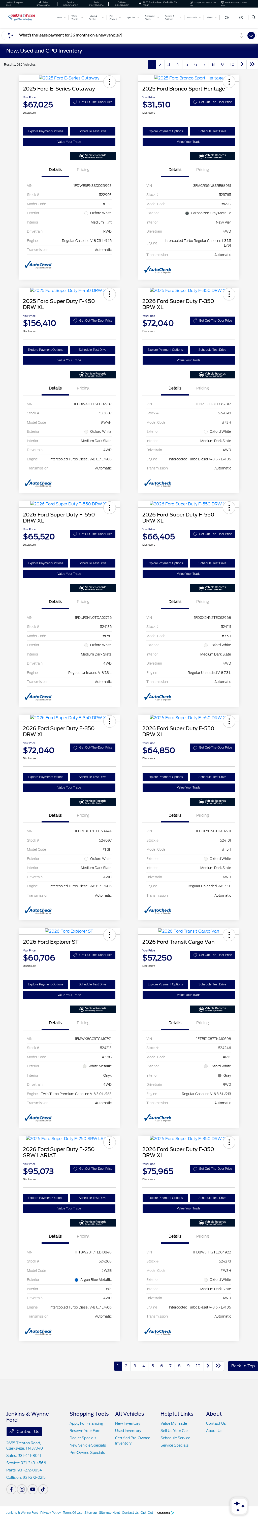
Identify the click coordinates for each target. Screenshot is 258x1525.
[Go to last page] (252, 64)
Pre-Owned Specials (87, 1453)
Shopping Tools (89, 1414)
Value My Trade (173, 1423)
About (214, 1414)
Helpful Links (177, 1414)
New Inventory (127, 1423)
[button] (109, 81)
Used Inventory (128, 1431)
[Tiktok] (43, 1489)
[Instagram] (22, 1489)
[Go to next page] (242, 64)
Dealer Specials (83, 1438)
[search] (253, 18)
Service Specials (174, 1445)
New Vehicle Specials (88, 1445)
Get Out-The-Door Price (95, 102)
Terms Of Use (72, 1512)
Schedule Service (175, 1438)
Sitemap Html (109, 1512)
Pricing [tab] (83, 169)
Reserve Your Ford (85, 1431)
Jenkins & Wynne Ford (22, 1512)
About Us (214, 1431)
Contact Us (27, 1431)
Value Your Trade (69, 142)
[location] (140, 4)
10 (232, 64)
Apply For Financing (86, 1423)
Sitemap (90, 1512)
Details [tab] (55, 169)
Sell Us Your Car (174, 1431)
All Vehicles (129, 1414)
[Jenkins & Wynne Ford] (29, 17)
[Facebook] (11, 1489)
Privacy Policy (50, 1512)
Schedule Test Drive (93, 131)
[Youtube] (32, 1489)
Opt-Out (147, 1512)
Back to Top (243, 1366)
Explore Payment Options (45, 131)
